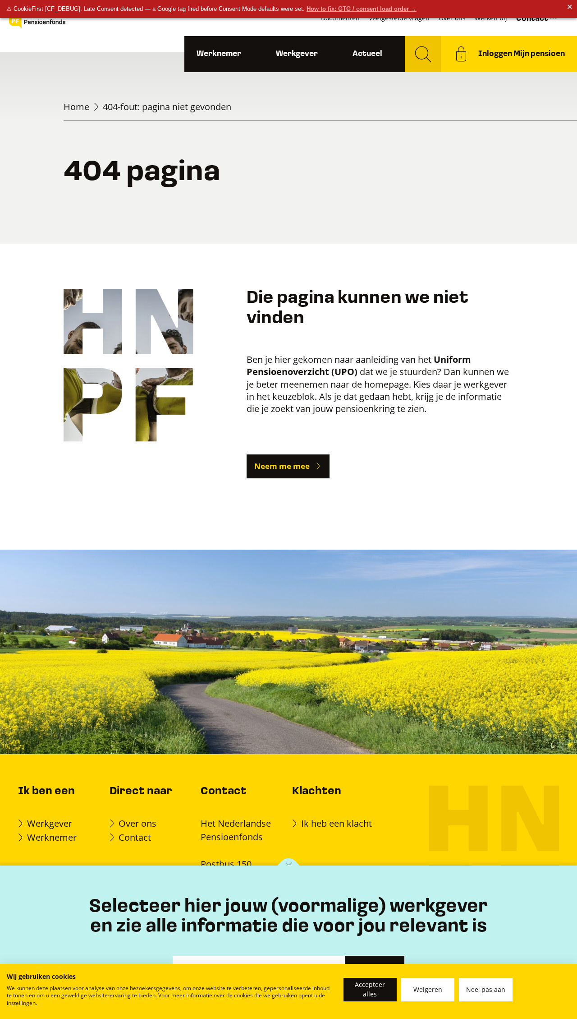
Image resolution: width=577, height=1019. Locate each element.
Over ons (137, 823)
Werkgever (297, 54)
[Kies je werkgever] (289, 866)
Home (76, 106)
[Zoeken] (423, 54)
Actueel (367, 54)
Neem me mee (282, 466)
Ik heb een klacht (336, 823)
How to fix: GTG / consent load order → (362, 8)
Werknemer (219, 54)
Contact (135, 837)
